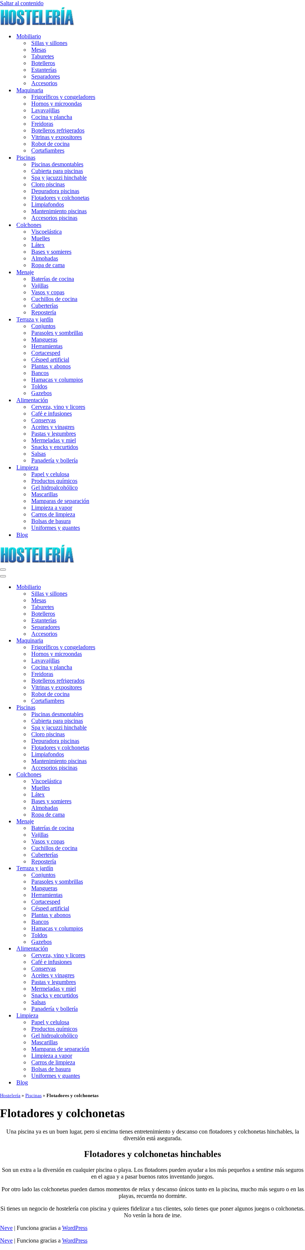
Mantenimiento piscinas (59, 211)
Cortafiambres (47, 150)
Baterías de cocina (52, 279)
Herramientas (46, 346)
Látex (38, 245)
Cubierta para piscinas (57, 171)
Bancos (40, 373)
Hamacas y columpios (57, 379)
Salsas (38, 454)
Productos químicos (54, 481)
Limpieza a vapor (51, 507)
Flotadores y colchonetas (60, 198)
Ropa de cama (48, 265)
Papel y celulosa (50, 474)
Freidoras (42, 124)
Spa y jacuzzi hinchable (59, 177)
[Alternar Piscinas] (130, 708)
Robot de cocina (50, 144)
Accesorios (44, 83)
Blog (22, 535)
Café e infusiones (51, 413)
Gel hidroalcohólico (54, 487)
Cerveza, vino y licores (58, 407)
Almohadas (44, 258)
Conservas (43, 420)
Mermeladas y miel (53, 440)
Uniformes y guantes (55, 528)
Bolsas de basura (51, 521)
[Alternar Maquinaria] (130, 641)
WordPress (74, 1228)
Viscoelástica (46, 231)
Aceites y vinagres (52, 427)
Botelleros (43, 63)
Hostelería (10, 1095)
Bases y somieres (51, 252)
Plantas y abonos (51, 366)
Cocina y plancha (51, 117)
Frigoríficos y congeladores (63, 97)
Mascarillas (44, 494)
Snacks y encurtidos (54, 447)
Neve (6, 1228)
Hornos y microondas (56, 103)
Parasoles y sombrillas (57, 333)
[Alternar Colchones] (130, 775)
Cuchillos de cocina (54, 299)
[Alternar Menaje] (130, 821)
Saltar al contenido (22, 3)
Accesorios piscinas (54, 218)
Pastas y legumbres (53, 433)
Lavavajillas (45, 110)
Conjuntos (43, 326)
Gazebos (41, 393)
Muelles (40, 238)
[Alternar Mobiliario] (130, 587)
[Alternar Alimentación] (130, 949)
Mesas (38, 50)
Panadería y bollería (54, 460)
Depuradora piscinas (55, 191)
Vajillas (39, 285)
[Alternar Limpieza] (130, 1016)
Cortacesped (45, 353)
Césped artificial (50, 359)
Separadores (45, 76)
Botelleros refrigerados (57, 130)
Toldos (39, 386)
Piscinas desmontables (57, 164)
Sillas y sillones (49, 43)
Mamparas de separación (60, 501)
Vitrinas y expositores (56, 137)
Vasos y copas (47, 292)
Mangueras (44, 339)
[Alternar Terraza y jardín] (130, 868)
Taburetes (42, 56)
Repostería (43, 312)
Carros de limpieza (53, 514)
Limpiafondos (47, 204)
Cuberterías (44, 305)
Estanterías (44, 70)
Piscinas (33, 1095)
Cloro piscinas (48, 184)
